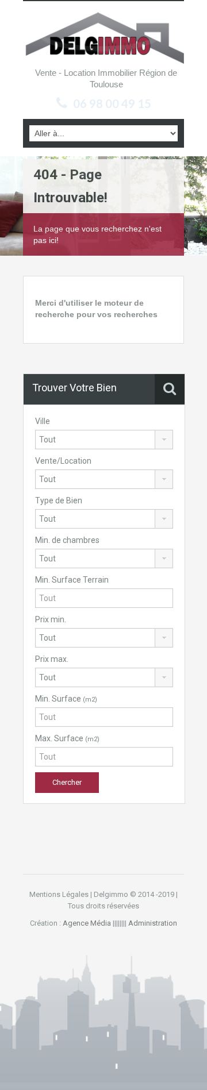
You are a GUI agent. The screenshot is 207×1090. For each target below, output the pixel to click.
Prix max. (51, 659)
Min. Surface (66, 698)
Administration (152, 923)
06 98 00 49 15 (112, 103)
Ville (42, 421)
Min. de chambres (67, 540)
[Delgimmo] (103, 37)
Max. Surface (67, 738)
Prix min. (50, 619)
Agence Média (87, 923)
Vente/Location (63, 460)
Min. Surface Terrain (72, 579)
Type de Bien (58, 500)
